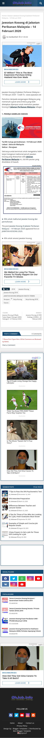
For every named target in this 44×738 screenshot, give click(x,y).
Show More (37, 487)
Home (4, 16)
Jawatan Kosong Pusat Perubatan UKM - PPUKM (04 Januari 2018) (23, 620)
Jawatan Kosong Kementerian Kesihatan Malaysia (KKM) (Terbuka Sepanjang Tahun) (25, 630)
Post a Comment (8, 345)
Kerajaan (7, 299)
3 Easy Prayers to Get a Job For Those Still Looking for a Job (24, 533)
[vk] (5, 584)
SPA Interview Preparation (19, 499)
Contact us (30, 723)
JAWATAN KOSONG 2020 (12, 231)
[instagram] (30, 578)
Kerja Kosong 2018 (32, 299)
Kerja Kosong (17, 299)
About (20, 723)
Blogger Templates (20, 728)
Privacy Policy (22, 726)
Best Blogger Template (22, 731)
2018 (13, 289)
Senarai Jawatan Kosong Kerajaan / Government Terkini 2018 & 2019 (22, 599)
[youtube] (38, 578)
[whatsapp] (21, 578)
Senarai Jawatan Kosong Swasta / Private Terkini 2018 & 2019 (24, 609)
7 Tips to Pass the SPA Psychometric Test (25, 492)
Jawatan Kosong (24, 289)
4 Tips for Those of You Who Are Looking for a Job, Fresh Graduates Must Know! (25, 515)
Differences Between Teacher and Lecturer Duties (22, 507)
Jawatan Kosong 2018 (11, 293)
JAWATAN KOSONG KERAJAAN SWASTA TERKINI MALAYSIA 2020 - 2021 (19, 296)
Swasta (10, 16)
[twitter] (13, 578)
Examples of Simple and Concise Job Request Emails (23, 524)
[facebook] (5, 578)
